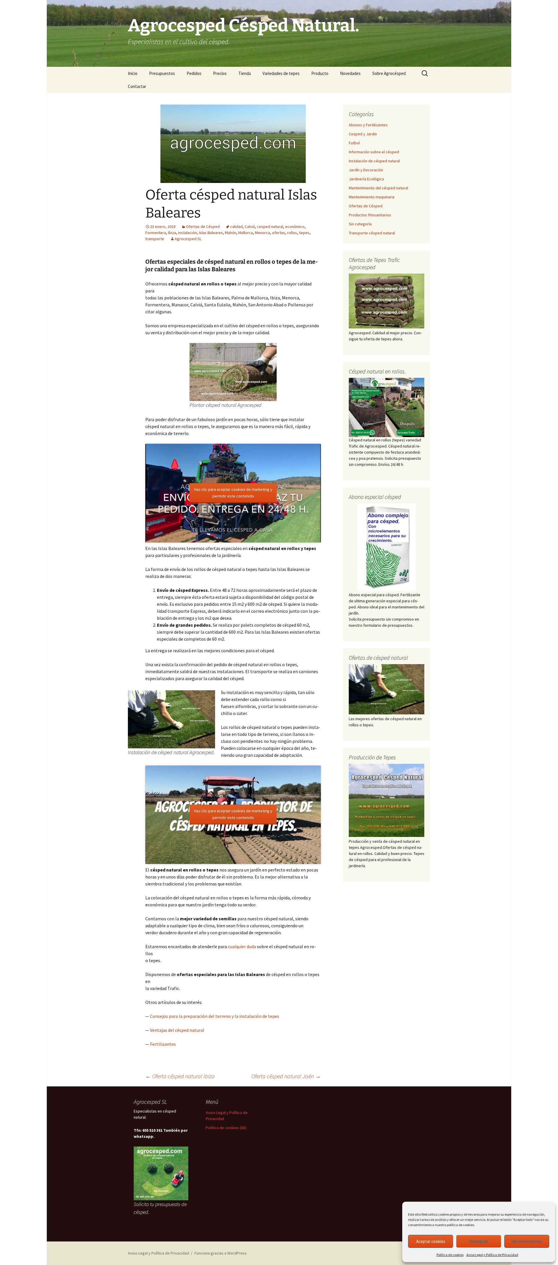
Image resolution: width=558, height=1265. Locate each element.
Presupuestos (162, 73)
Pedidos (194, 73)
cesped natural (270, 226)
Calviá (250, 226)
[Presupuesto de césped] (386, 406)
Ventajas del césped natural (177, 1030)
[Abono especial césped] (386, 546)
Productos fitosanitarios (370, 215)
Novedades (350, 73)
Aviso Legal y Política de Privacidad (492, 1255)
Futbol (354, 142)
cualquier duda (242, 946)
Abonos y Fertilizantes (368, 124)
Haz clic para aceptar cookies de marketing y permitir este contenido (233, 492)
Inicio (132, 73)
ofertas (278, 232)
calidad (236, 226)
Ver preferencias (527, 1241)
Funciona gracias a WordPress (220, 1253)
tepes (304, 232)
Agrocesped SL (188, 238)
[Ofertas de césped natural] (386, 689)
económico (295, 226)
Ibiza (172, 232)
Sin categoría (360, 224)
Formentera (155, 232)
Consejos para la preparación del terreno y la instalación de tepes (214, 1016)
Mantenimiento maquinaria (371, 197)
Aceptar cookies (430, 1241)
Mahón (230, 232)
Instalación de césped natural (374, 160)
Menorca (262, 232)
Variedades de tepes (281, 73)
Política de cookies (450, 1255)
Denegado (478, 1241)
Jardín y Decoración (366, 169)
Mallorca (245, 232)
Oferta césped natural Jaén (286, 1076)
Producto (319, 73)
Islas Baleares (211, 232)
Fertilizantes (163, 1044)
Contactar (137, 86)
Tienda (244, 73)
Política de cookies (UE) (226, 1127)
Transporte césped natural (372, 233)
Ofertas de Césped (203, 226)
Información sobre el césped (374, 151)
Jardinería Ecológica (366, 179)
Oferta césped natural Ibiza (180, 1076)
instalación (187, 232)
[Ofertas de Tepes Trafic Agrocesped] (386, 301)
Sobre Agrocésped (389, 73)
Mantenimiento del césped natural (378, 188)
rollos (292, 232)
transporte (154, 238)
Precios (220, 73)
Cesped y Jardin (363, 133)
